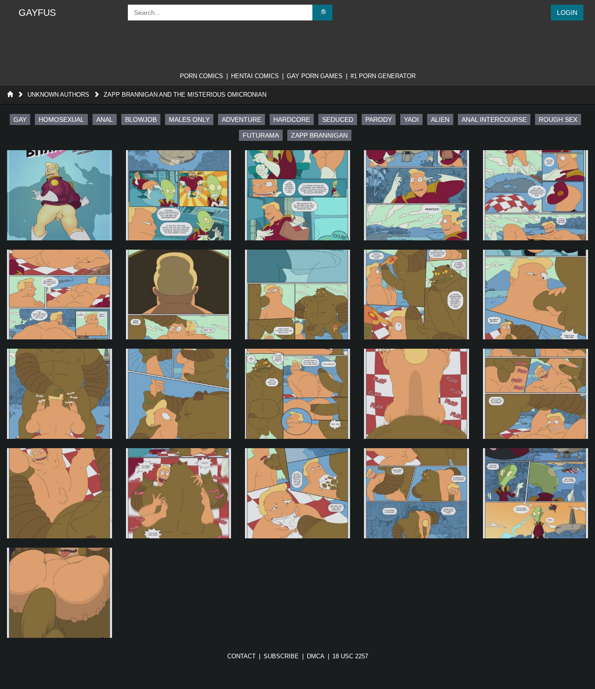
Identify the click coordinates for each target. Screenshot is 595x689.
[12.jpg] (297, 394)
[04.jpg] (535, 195)
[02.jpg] (297, 195)
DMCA (315, 656)
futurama (261, 135)
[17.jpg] (297, 493)
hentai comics (255, 76)
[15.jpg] (59, 493)
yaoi (411, 119)
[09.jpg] (535, 295)
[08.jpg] (416, 295)
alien (440, 119)
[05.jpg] (59, 295)
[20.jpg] (59, 593)
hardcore (291, 119)
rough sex (558, 119)
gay (19, 119)
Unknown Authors (58, 94)
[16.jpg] (178, 493)
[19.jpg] (535, 493)
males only (189, 119)
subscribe (281, 656)
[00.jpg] (59, 195)
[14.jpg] (535, 394)
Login (567, 12)
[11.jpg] (178, 394)
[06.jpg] (178, 295)
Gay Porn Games (315, 76)
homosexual (61, 119)
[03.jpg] (416, 195)
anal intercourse (494, 119)
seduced (337, 119)
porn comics (201, 76)
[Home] (10, 94)
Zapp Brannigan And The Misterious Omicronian (185, 94)
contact (241, 656)
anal (104, 119)
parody (378, 119)
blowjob (141, 119)
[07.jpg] (297, 295)
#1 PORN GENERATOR (383, 76)
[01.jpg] (178, 195)
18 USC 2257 (350, 656)
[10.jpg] (59, 394)
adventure (241, 119)
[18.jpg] (416, 493)
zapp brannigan (319, 135)
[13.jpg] (416, 394)
